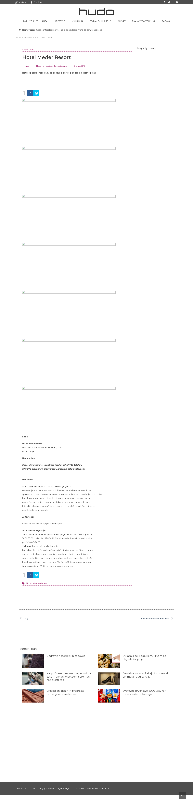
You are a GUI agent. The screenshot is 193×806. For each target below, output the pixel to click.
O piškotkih (78, 788)
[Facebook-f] (164, 2)
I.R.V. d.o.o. (21, 788)
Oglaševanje (63, 788)
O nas (32, 788)
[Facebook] (30, 93)
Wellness (42, 583)
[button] (177, 2)
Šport (122, 21)
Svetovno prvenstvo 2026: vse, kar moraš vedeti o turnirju (144, 692)
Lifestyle (60, 21)
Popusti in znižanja (35, 21)
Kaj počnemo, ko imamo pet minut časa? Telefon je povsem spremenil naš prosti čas (68, 677)
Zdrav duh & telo (101, 21)
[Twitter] (169, 2)
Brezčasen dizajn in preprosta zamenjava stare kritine (65, 692)
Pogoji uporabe (46, 788)
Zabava (166, 21)
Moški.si (22, 2)
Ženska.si (38, 2)
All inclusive (31, 583)
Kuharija (77, 21)
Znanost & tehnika (143, 21)
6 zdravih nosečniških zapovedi (66, 656)
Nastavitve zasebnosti (98, 788)
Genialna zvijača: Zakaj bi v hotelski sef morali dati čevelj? (145, 675)
